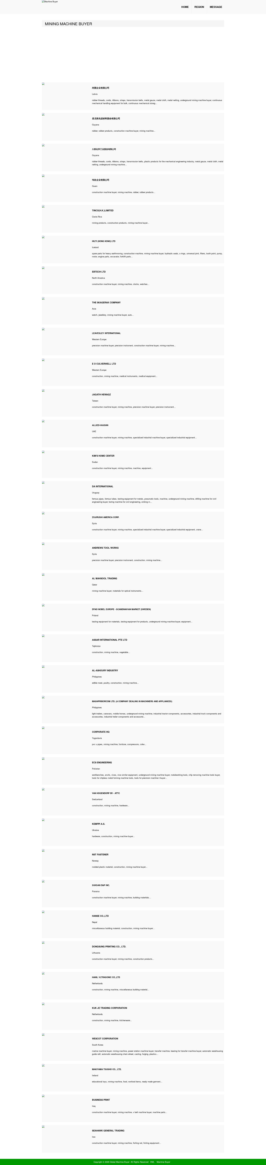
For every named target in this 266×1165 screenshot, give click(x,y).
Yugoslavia (97, 738)
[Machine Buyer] (50, 1)
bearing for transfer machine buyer (186, 1050)
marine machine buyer (102, 1050)
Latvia (94, 93)
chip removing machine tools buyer (204, 774)
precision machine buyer (103, 345)
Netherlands (97, 983)
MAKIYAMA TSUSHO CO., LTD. (106, 1069)
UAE (94, 431)
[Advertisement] (133, 54)
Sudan (95, 461)
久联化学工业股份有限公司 (104, 149)
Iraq (93, 1106)
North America (98, 277)
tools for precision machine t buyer (149, 777)
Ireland (95, 1075)
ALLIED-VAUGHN (100, 425)
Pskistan (96, 768)
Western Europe (99, 339)
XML (152, 1161)
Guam (94, 186)
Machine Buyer (163, 1161)
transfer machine (162, 1050)
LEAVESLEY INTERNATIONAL (106, 333)
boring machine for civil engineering (124, 501)
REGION (199, 7)
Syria (94, 523)
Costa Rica (97, 216)
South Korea (97, 1044)
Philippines (97, 676)
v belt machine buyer (142, 1112)
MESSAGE (216, 7)
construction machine (133, 253)
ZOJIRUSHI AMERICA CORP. (105, 517)
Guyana (95, 124)
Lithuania (96, 952)
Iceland (95, 247)
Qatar (94, 584)
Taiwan (95, 400)
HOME (185, 7)
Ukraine (95, 830)
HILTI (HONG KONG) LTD (103, 241)
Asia (94, 308)
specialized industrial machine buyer (149, 437)
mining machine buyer (137, 222)
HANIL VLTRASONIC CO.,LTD (106, 977)
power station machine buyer (140, 1050)
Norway (95, 860)
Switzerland (97, 799)
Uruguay (95, 492)
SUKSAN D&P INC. (101, 885)
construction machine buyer (126, 130)
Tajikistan (96, 646)
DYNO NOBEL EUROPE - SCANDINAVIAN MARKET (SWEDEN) (121, 609)
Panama (95, 891)
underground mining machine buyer (195, 100)
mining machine (146, 130)
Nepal (94, 922)
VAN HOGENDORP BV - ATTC (106, 793)
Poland (95, 615)
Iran (93, 1136)
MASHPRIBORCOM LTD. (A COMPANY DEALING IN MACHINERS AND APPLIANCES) (132, 701)
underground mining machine (112, 164)
